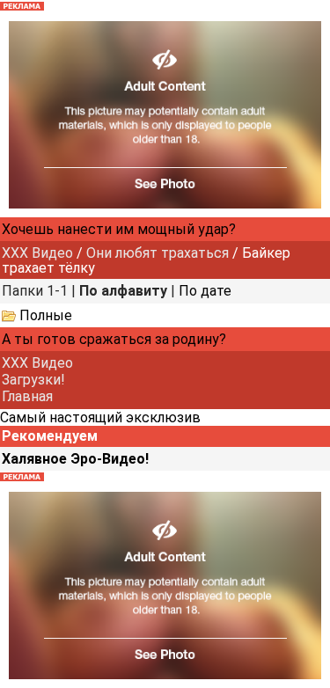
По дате (205, 290)
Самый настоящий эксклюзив (100, 417)
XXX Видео (37, 253)
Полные (45, 315)
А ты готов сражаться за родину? (114, 339)
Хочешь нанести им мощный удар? (119, 229)
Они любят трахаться (157, 253)
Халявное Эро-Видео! (75, 458)
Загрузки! (33, 379)
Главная (27, 396)
